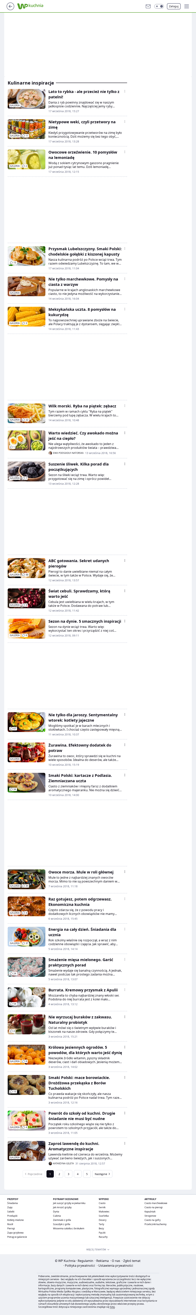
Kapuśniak (150, 1211)
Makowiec (104, 1211)
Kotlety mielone (15, 1220)
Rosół (10, 1224)
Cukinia (57, 1215)
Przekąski (12, 1215)
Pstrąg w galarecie (17, 1237)
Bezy (101, 1228)
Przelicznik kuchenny (156, 1224)
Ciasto (102, 1203)
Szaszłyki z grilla (61, 1224)
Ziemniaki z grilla (62, 1220)
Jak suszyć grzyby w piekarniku (69, 1203)
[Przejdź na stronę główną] (10, 9)
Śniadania (12, 1203)
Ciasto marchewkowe (156, 1203)
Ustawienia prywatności (115, 1265)
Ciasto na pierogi (154, 1207)
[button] (159, 6)
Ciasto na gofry (153, 1220)
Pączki (102, 1232)
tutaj (112, 1306)
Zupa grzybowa (15, 1232)
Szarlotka (104, 1215)
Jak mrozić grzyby (62, 1207)
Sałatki (10, 1211)
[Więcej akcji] (124, 91)
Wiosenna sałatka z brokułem (68, 1228)
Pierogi (11, 1228)
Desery (102, 1220)
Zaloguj (174, 6)
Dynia (56, 1211)
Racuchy (103, 1237)
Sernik (102, 1207)
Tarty (101, 1224)
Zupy (9, 1207)
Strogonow (150, 1215)
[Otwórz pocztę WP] (148, 6)
